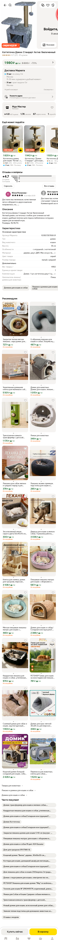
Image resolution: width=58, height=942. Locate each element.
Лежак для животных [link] (40, 435)
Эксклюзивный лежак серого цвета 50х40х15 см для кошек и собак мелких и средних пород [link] (15, 533)
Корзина (40, 938)
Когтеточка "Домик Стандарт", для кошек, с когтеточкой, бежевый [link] (34, 160)
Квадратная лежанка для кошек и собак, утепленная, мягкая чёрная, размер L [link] (14, 677)
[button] (11, 45)
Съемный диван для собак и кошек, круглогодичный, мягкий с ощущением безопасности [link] (15, 725)
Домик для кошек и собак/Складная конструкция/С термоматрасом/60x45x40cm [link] (43, 629)
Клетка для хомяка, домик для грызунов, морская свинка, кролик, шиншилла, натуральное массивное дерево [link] (14, 581)
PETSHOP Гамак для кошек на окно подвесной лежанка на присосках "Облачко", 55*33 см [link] (42, 677)
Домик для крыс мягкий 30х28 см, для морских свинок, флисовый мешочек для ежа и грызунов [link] (42, 725)
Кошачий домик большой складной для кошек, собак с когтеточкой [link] (14, 773)
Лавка (17, 938)
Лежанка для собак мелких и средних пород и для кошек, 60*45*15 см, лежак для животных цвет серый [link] (14, 484)
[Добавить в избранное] (48, 5)
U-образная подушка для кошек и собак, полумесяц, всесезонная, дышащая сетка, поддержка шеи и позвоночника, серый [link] (42, 340)
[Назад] (5, 5)
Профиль (52, 938)
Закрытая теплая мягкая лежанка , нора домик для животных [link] (14, 340)
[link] (29, 805)
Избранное (29, 938)
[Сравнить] (42, 5)
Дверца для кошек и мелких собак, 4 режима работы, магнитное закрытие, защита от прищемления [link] (43, 533)
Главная (6, 938)
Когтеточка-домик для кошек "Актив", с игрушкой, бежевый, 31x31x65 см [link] (12, 160)
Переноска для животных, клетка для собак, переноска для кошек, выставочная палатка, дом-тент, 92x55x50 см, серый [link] (42, 773)
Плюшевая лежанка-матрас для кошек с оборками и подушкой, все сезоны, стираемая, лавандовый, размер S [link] (42, 581)
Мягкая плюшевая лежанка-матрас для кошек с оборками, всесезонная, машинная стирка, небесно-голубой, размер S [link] (15, 629)
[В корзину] (20, 150)
